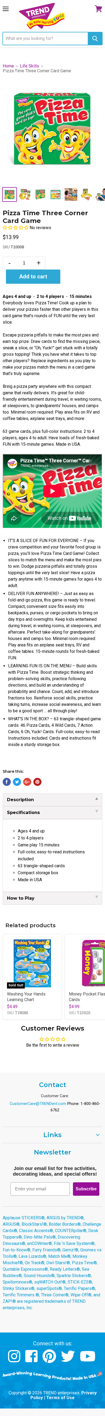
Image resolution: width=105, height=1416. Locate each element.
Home (8, 66)
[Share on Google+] (27, 782)
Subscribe (86, 1189)
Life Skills (29, 66)
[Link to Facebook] (32, 1360)
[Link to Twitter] (69, 1360)
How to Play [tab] (20, 898)
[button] (16, 227)
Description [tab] (20, 799)
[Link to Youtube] (88, 1360)
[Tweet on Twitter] (17, 782)
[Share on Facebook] (7, 782)
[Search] (95, 38)
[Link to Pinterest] (50, 1360)
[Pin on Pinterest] (37, 782)
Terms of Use (60, 1397)
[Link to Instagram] (15, 1360)
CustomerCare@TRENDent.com (38, 1103)
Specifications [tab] (23, 812)
